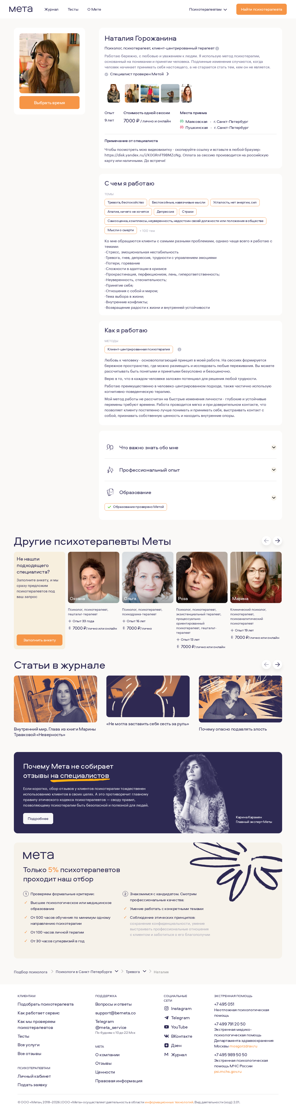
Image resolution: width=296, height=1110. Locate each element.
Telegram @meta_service (110, 1024)
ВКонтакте (181, 1036)
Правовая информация (118, 1081)
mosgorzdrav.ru (243, 1046)
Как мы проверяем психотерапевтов (37, 1024)
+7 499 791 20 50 (230, 1024)
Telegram (180, 1018)
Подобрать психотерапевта (46, 1004)
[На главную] (20, 9)
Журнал (179, 1055)
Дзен (176, 1045)
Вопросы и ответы (113, 1004)
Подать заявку (32, 1085)
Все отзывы (29, 1053)
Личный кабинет (34, 1076)
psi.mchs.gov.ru (228, 1071)
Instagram (181, 1008)
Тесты (23, 1036)
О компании (107, 1055)
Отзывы (103, 1063)
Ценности (105, 1072)
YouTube (179, 1027)
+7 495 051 (224, 1004)
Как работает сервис (39, 1013)
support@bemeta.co (115, 1013)
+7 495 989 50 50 (230, 1055)
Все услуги (28, 1045)
